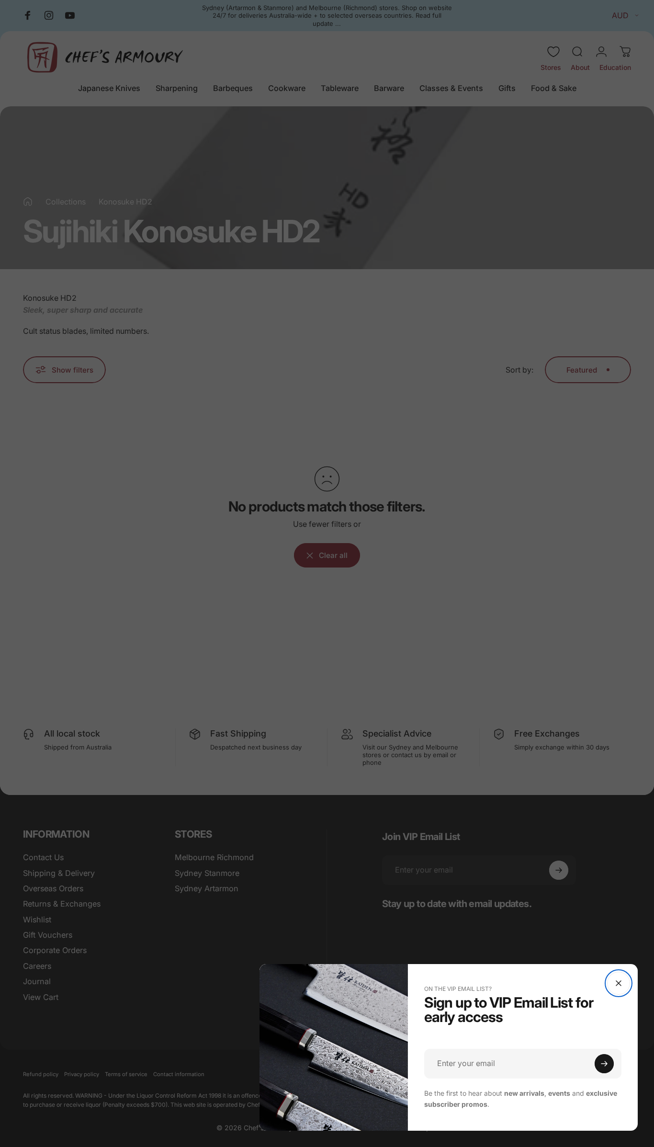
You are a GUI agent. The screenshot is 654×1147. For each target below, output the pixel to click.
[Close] (618, 983)
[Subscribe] (604, 1063)
